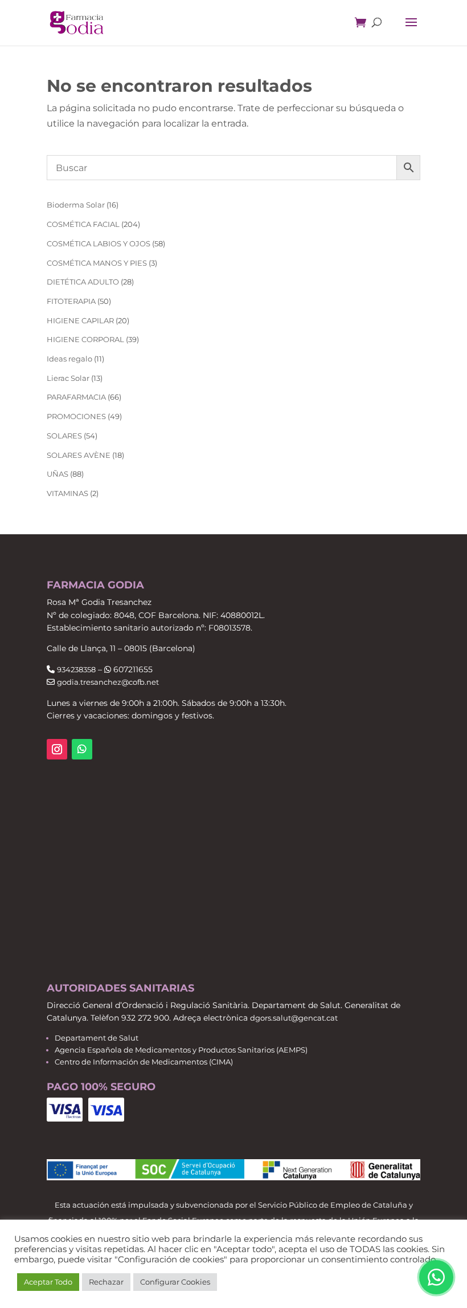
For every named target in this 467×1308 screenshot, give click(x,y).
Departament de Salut (96, 1037)
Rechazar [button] (106, 1281)
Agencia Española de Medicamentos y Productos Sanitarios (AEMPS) (181, 1049)
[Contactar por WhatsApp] (436, 1277)
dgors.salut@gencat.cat (294, 1017)
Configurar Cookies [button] (175, 1281)
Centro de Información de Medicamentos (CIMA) (144, 1061)
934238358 (76, 669)
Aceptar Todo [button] (48, 1281)
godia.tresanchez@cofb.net (108, 682)
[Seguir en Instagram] (57, 749)
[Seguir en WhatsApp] (82, 749)
